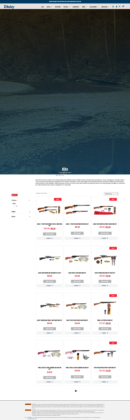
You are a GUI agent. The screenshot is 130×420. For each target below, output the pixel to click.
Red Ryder (58, 7)
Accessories (93, 7)
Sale (42, 7)
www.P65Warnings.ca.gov (32, 418)
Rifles (48, 7)
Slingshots (76, 7)
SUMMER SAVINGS (53, 1)
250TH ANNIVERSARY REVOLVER (74, 1)
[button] (113, 6)
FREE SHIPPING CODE (61, 1)
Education (104, 7)
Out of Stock (50, 234)
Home (57, 175)
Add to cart (77, 233)
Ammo (83, 7)
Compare (48, 238)
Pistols (66, 7)
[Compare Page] (53, 238)
